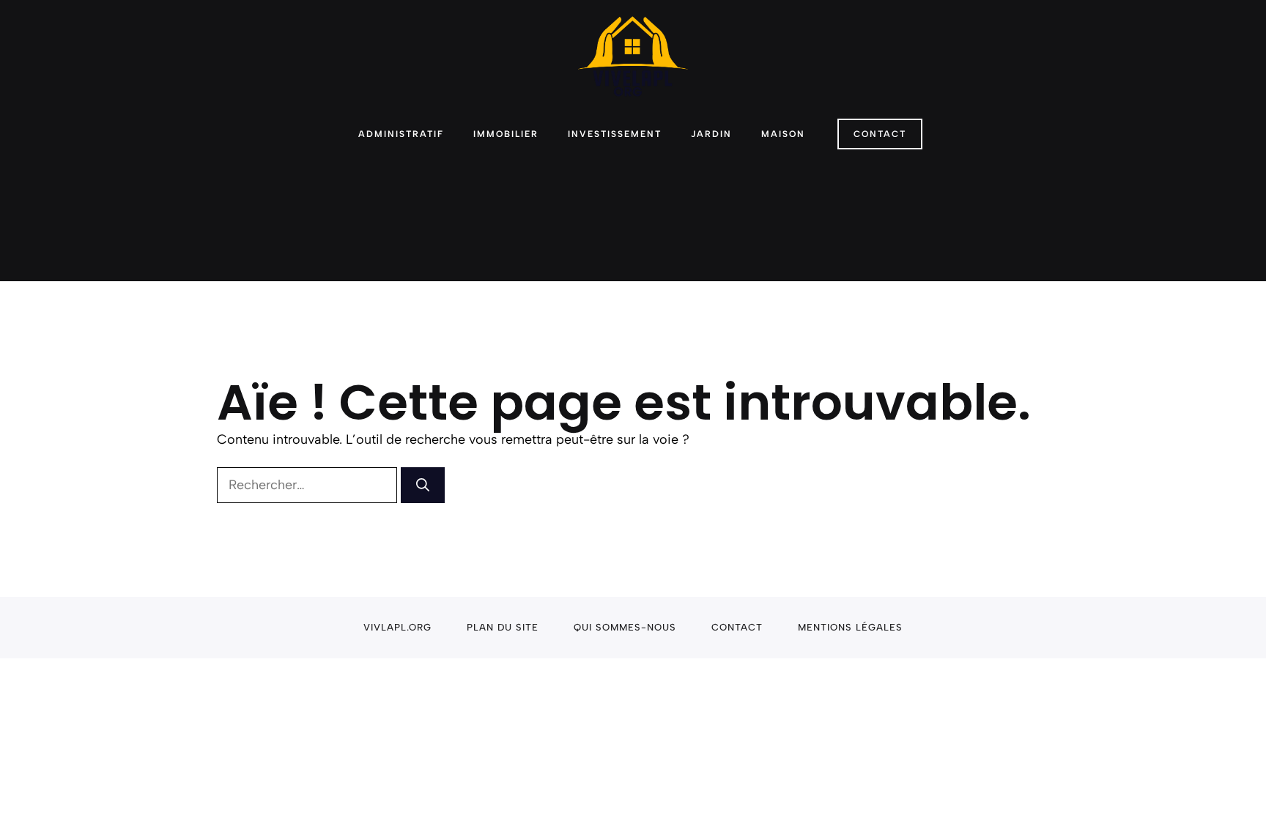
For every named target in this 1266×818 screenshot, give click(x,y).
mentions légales (850, 627)
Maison (783, 134)
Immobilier (505, 134)
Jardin (711, 134)
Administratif (401, 134)
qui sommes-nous (625, 627)
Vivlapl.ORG (397, 627)
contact (737, 627)
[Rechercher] (423, 485)
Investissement (615, 134)
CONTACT (880, 134)
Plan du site (502, 627)
